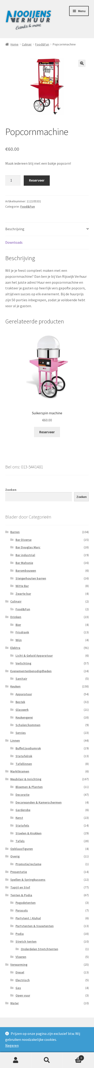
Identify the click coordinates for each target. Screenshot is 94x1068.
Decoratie (22, 795)
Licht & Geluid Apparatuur (34, 655)
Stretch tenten (26, 941)
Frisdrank (22, 632)
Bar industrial (25, 555)
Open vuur (23, 995)
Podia (20, 934)
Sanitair (21, 679)
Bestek (20, 702)
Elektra (15, 648)
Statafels (22, 825)
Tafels (20, 841)
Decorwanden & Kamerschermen (39, 802)
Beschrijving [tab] (14, 229)
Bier (18, 625)
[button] (82, 63)
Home (14, 44)
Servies (21, 733)
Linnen (15, 740)
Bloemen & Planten (29, 787)
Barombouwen (26, 570)
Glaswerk (22, 710)
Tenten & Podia (21, 895)
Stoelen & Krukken (29, 833)
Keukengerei (24, 717)
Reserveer (36, 180)
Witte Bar (22, 586)
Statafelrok (24, 756)
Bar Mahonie (24, 563)
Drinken (15, 617)
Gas (18, 988)
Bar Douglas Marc (28, 547)
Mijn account (15, 1060)
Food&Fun (42, 44)
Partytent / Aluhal (28, 918)
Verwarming (18, 964)
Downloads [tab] (14, 242)
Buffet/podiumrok (28, 748)
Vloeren (21, 957)
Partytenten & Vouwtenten (35, 926)
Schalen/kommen (28, 725)
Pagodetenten (26, 903)
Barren (15, 532)
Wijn (19, 640)
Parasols (22, 910)
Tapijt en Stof (20, 887)
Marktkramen (19, 771)
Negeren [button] (12, 1045)
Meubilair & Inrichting (25, 779)
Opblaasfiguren (21, 849)
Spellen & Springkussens (27, 880)
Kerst (19, 818)
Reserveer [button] (47, 432)
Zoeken (10, 490)
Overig (15, 856)
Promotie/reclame (28, 864)
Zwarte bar (23, 594)
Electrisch (23, 980)
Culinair (27, 44)
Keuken (15, 686)
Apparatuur (24, 694)
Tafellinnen (24, 764)
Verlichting (23, 663)
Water (14, 1003)
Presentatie (18, 872)
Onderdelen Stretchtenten (39, 949)
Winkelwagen (72, 1056)
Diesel (20, 972)
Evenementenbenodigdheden (31, 671)
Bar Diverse (23, 540)
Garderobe (23, 810)
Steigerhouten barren (31, 578)
